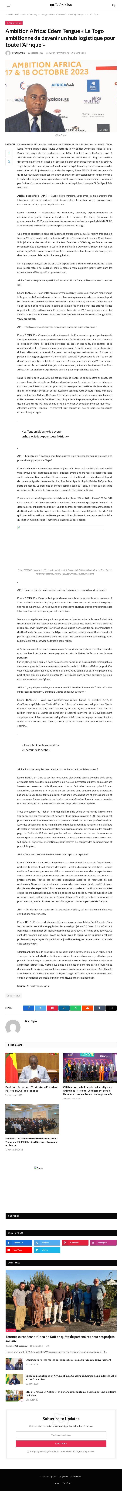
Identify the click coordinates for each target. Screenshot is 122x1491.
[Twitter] (9, 161)
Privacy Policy (78, 1451)
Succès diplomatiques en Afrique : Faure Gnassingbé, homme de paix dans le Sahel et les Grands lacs (71, 1377)
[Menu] (9, 5)
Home (56, 1483)
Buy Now (67, 1483)
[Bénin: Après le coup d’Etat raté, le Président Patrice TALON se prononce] (32, 1068)
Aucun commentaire (59, 52)
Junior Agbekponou (17, 1346)
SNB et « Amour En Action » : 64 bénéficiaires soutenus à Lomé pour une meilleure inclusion (71, 1393)
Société (11, 1330)
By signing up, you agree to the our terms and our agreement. (62, 1451)
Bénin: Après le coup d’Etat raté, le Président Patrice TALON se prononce (31, 1089)
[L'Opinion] (61, 5)
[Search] (113, 5)
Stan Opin (20, 52)
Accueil (8, 14)
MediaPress (75, 1476)
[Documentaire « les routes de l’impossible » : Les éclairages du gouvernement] (14, 1364)
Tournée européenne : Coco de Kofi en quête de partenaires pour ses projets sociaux (60, 1339)
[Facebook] (9, 153)
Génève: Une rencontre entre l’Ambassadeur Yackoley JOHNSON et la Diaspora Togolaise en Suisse (31, 1142)
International (14, 23)
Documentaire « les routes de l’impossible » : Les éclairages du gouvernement (68, 1359)
